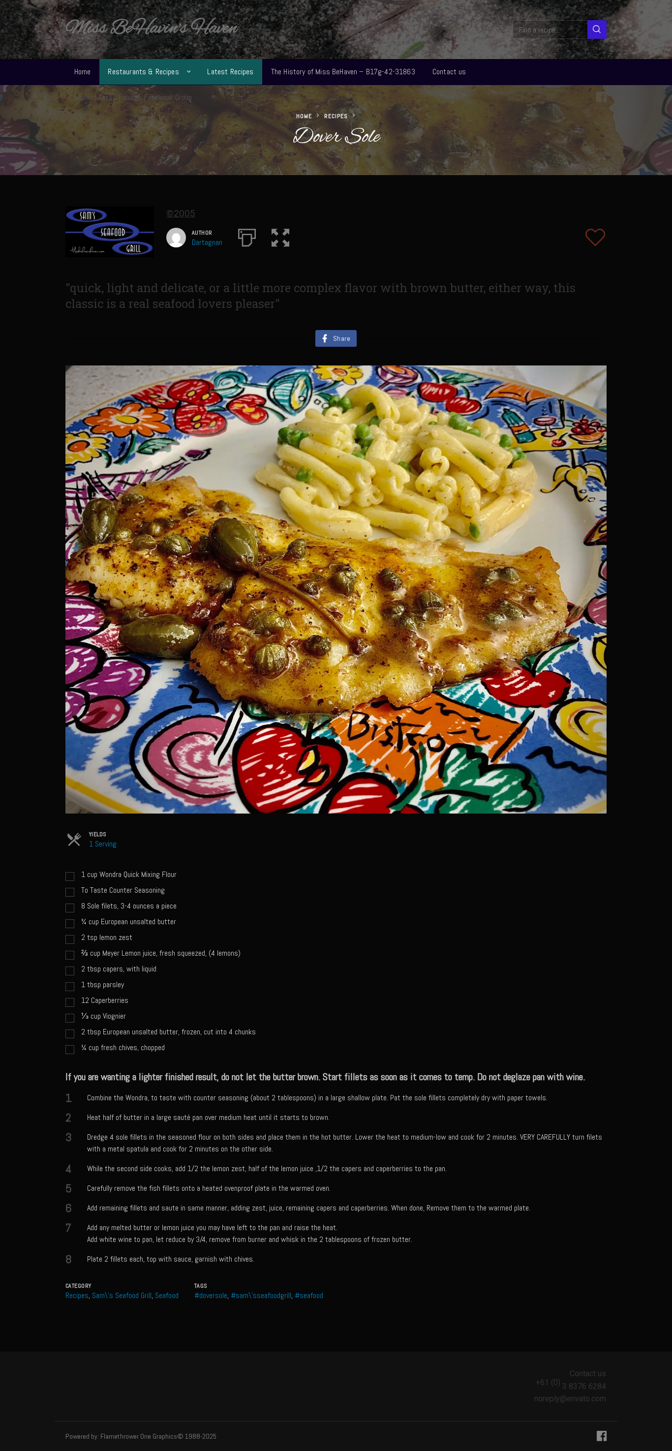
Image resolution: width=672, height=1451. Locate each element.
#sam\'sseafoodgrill (261, 1295)
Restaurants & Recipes (143, 71)
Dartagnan (207, 242)
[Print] (247, 235)
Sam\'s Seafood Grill (122, 1295)
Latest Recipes (230, 71)
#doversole (210, 1295)
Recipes (336, 116)
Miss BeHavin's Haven (151, 28)
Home (82, 71)
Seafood (167, 1295)
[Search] (597, 29)
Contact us (449, 71)
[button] (280, 235)
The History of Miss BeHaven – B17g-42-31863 (343, 71)
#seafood (309, 1295)
